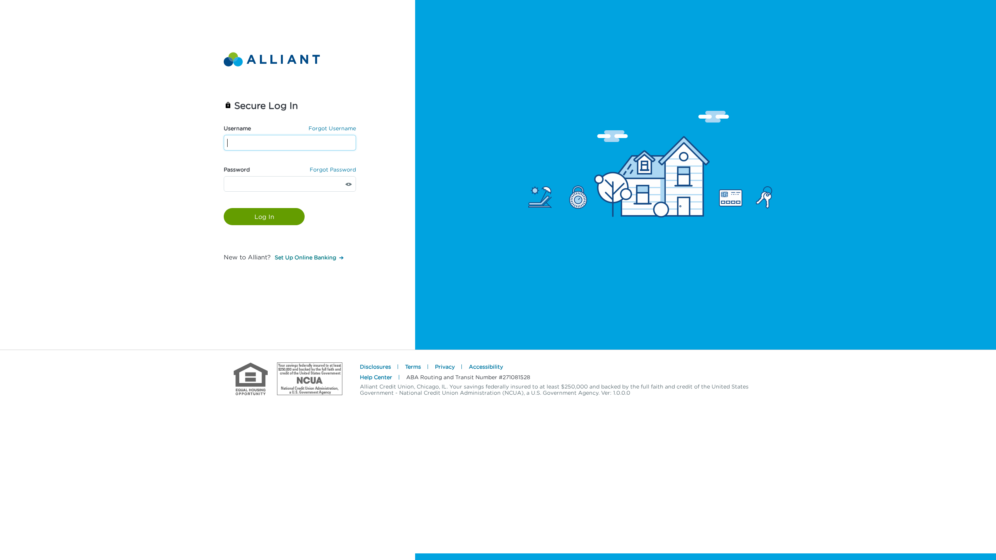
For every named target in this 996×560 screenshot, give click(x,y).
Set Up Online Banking (305, 257)
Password (237, 169)
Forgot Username (332, 128)
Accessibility (486, 366)
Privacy (445, 366)
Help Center (376, 377)
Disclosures (375, 366)
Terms (413, 366)
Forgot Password (333, 169)
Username (237, 128)
